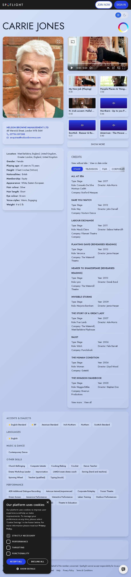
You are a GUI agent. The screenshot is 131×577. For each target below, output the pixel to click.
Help (58, 570)
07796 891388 (17, 134)
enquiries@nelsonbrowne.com (25, 137)
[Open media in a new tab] (113, 67)
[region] (98, 54)
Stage (77, 169)
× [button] (47, 502)
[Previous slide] (8, 80)
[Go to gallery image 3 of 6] (33, 109)
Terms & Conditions (84, 570)
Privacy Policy (68, 570)
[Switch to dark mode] (121, 15)
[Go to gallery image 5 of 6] (36, 109)
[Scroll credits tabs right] (121, 169)
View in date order (98, 163)
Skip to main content (35, 5)
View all (88, 402)
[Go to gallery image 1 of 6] (29, 109)
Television (91, 169)
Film (104, 169)
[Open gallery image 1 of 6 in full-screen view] (33, 77)
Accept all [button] (16, 561)
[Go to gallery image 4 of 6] (34, 109)
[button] (121, 5)
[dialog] (27, 536)
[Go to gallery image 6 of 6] (37, 109)
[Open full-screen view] (58, 41)
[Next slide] (58, 80)
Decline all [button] (37, 561)
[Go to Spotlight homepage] (12, 5)
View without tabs (79, 163)
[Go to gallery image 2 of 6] (31, 109)
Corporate (118, 169)
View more (76, 402)
